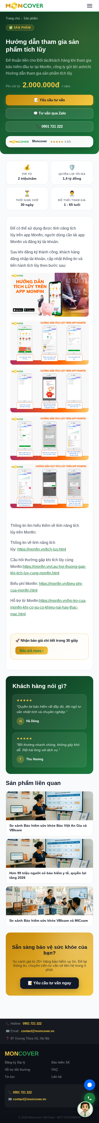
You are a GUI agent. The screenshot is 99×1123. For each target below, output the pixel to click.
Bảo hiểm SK (60, 1062)
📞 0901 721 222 (49, 126)
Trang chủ (13, 18)
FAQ (54, 1069)
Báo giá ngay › (31, 650)
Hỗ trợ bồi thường (17, 1069)
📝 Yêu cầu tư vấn (49, 100)
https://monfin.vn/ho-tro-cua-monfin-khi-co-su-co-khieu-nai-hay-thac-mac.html (48, 607)
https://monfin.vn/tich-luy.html (41, 549)
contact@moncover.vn (37, 1031)
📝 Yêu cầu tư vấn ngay (49, 983)
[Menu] (89, 5)
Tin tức (10, 1077)
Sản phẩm (31, 18)
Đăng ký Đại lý (15, 1062)
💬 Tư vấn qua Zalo (49, 113)
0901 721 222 (32, 1023)
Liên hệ (56, 1077)
